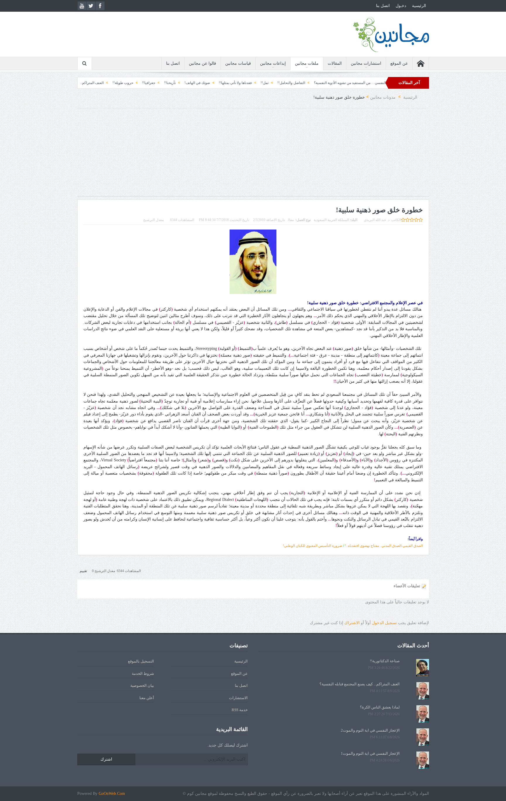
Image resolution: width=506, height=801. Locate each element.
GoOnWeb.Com (112, 793)
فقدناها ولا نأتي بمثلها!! (268, 83)
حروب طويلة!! (156, 83)
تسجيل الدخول (384, 623)
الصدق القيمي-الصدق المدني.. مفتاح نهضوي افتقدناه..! (384, 546)
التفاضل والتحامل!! (325, 83)
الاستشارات (238, 698)
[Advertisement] (253, 155)
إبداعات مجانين (273, 63)
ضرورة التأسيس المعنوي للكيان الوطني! (312, 546)
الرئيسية (419, 6)
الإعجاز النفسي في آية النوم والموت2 (370, 730)
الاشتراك (352, 623)
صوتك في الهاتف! (230, 83)
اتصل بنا (383, 6)
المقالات (335, 63)
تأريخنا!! (203, 83)
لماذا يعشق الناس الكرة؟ (380, 707)
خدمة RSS (240, 710)
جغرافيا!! (182, 83)
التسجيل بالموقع (141, 661)
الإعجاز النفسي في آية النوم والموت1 (370, 753)
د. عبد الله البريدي (376, 220)
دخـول (401, 6)
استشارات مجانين (366, 63)
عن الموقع (399, 63)
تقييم (83, 571)
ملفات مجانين (307, 63)
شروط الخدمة (143, 673)
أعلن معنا (146, 698)
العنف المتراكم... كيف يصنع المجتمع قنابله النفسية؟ (100, 83)
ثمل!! (298, 83)
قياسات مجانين (238, 63)
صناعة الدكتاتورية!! (385, 661)
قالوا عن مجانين (202, 63)
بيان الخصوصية (142, 685)
